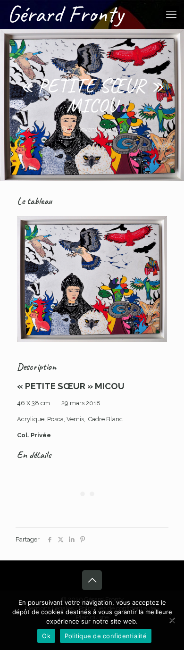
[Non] (172, 620)
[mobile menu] (171, 14)
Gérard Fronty (65, 14)
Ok (46, 636)
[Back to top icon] (92, 580)
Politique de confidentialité (106, 636)
